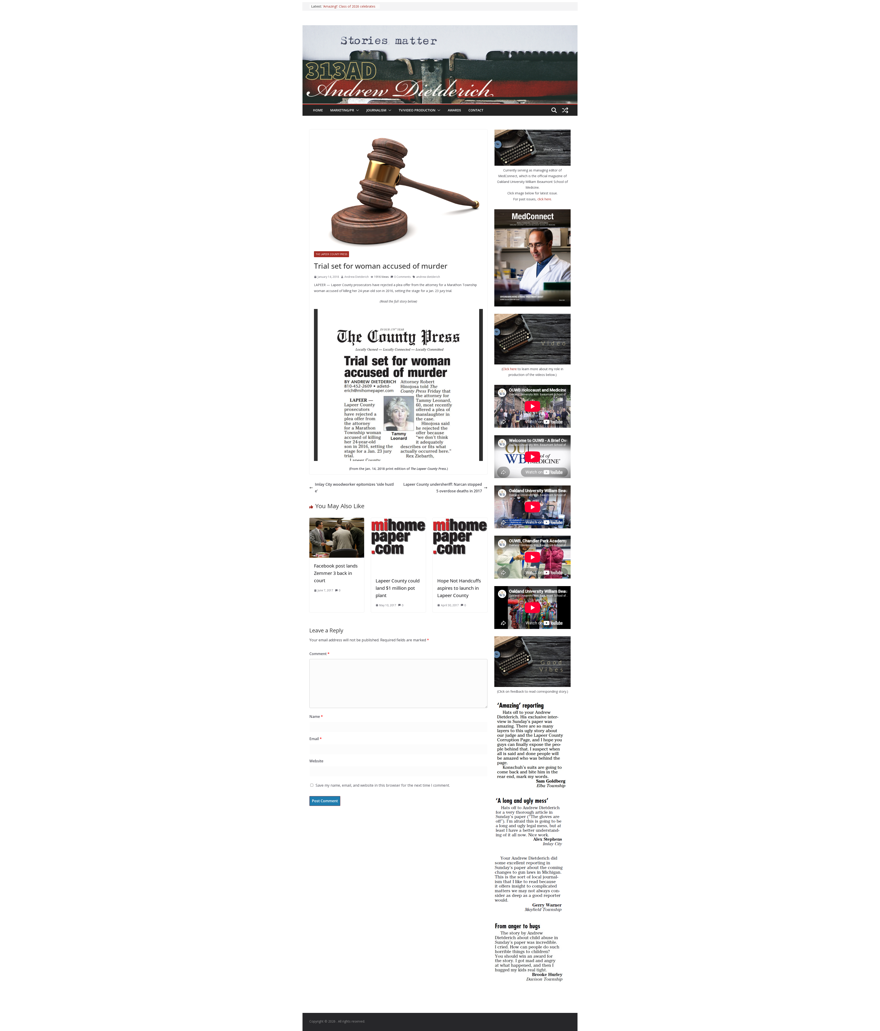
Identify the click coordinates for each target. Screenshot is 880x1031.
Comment (319, 653)
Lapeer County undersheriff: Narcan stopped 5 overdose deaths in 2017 (442, 487)
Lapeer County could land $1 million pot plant (398, 588)
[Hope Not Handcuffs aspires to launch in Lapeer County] (460, 521)
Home (318, 110)
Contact (475, 110)
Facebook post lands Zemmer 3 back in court (336, 573)
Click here (510, 369)
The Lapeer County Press (331, 254)
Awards (454, 110)
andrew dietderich (428, 277)
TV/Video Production (417, 110)
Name (316, 716)
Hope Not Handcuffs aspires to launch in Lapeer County (459, 588)
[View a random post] (565, 110)
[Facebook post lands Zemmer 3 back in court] (336, 521)
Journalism (376, 110)
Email (315, 738)
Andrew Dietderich (356, 277)
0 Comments (402, 277)
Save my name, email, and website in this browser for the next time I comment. (383, 785)
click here (544, 199)
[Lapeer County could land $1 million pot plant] (398, 521)
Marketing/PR (342, 110)
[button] (356, 110)
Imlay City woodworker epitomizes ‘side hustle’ (354, 487)
